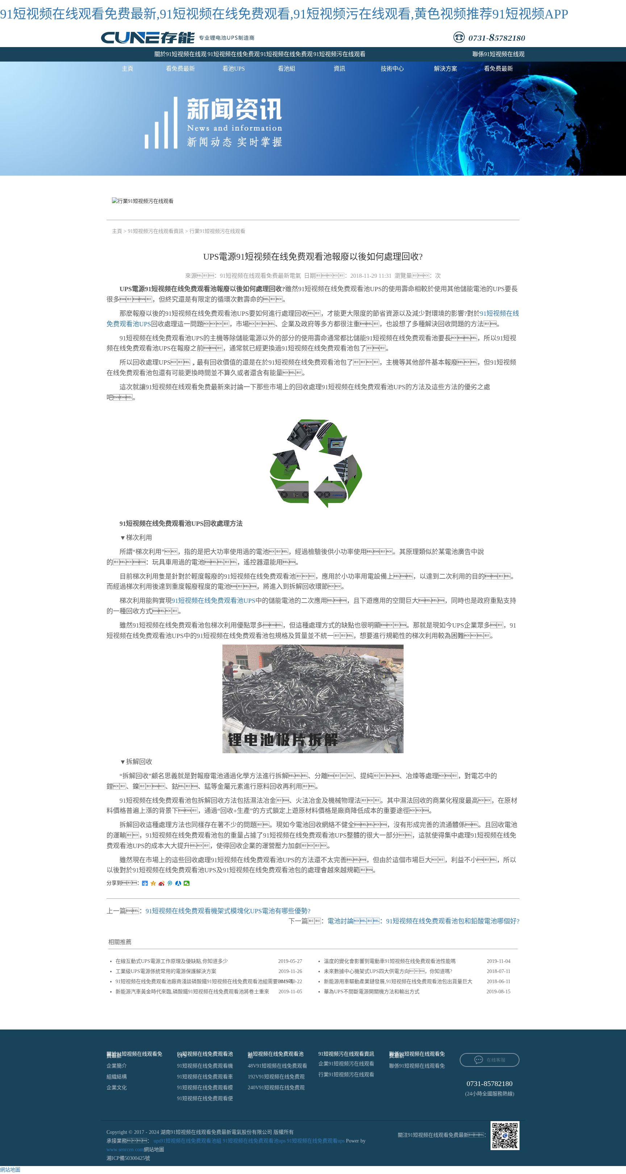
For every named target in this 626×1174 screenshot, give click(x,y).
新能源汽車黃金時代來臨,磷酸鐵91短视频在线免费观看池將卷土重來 (192, 991)
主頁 (127, 69)
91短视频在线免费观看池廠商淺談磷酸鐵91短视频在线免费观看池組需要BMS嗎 (204, 981)
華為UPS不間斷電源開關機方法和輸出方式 (372, 991)
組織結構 (117, 1076)
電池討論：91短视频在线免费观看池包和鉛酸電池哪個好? (423, 921)
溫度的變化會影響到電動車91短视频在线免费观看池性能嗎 (390, 961)
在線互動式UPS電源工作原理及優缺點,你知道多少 (172, 961)
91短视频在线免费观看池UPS (234, 56)
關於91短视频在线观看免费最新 (180, 56)
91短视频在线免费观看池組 (286, 56)
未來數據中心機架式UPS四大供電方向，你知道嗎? (388, 971)
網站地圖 (154, 1149)
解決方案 (445, 69)
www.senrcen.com (125, 1149)
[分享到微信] (187, 883)
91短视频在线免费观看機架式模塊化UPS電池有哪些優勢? (228, 911)
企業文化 (117, 1087)
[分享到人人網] (178, 883)
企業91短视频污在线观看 (346, 1063)
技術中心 (392, 69)
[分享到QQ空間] (153, 883)
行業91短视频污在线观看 (217, 231)
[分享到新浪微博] (162, 883)
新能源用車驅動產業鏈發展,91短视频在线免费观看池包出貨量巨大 (398, 981)
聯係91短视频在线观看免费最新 (498, 56)
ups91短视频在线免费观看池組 (187, 1141)
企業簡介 (117, 1066)
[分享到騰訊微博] (170, 883)
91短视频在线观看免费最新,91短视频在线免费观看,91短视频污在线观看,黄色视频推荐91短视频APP (284, 14)
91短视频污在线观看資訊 (339, 56)
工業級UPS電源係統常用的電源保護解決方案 (166, 971)
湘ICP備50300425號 (128, 1158)
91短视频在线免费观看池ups (254, 1141)
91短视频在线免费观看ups (316, 1141)
